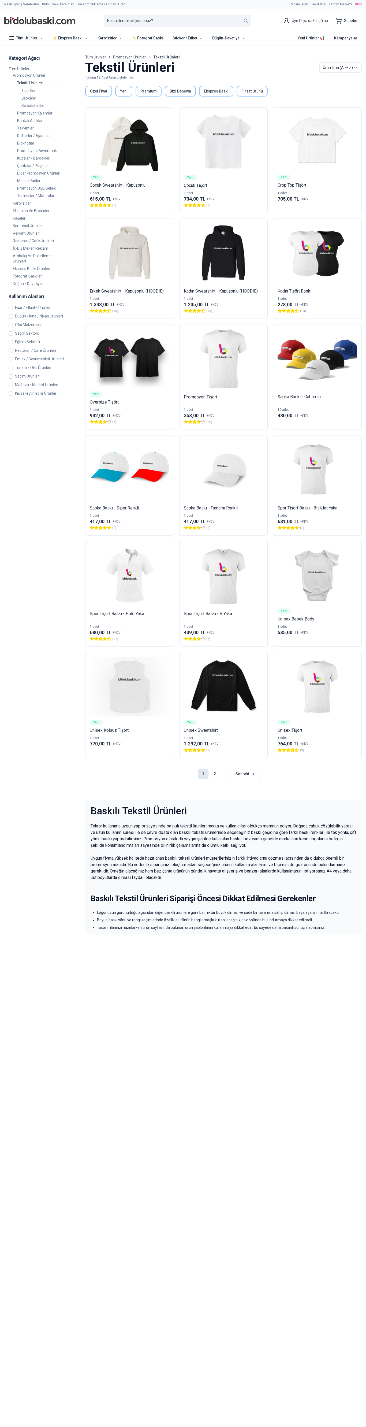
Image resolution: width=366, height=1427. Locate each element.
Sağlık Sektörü (27, 333)
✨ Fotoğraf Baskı (147, 38)
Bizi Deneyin (180, 91)
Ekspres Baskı (216, 91)
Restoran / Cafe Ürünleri (33, 241)
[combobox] (340, 67)
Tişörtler (28, 90)
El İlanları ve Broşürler (31, 211)
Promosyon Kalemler (35, 113)
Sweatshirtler (32, 105)
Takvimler (25, 128)
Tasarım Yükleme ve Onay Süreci (101, 4)
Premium (148, 91)
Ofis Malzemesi (28, 325)
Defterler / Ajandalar (34, 136)
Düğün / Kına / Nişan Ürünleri (39, 316)
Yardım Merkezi (340, 4)
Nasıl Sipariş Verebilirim (21, 4)
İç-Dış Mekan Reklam (30, 248)
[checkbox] (11, 308)
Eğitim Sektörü (27, 342)
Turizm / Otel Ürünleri (33, 368)
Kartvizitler (22, 203)
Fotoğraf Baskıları (28, 276)
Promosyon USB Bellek (36, 188)
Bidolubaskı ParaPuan (58, 4)
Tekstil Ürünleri (30, 83)
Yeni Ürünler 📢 (311, 38)
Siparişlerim (299, 4)
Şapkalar (28, 98)
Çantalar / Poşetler (33, 166)
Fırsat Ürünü (252, 91)
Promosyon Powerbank (37, 151)
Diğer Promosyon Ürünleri (38, 173)
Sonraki (242, 774)
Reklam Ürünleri (26, 233)
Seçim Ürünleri (27, 376)
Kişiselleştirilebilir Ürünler (36, 393)
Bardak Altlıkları (30, 121)
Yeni (124, 91)
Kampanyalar (345, 38)
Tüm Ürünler (19, 69)
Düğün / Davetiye (27, 284)
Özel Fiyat (98, 91)
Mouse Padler (28, 181)
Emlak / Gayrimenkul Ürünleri (39, 359)
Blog (358, 4)
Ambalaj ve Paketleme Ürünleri (32, 258)
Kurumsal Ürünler (27, 226)
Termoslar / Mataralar (35, 196)
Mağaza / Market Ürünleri (36, 385)
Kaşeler (19, 218)
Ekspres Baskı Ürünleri (31, 269)
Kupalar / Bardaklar (33, 158)
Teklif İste (318, 4)
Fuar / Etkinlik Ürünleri (33, 308)
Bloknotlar (25, 143)
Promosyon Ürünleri (29, 75)
